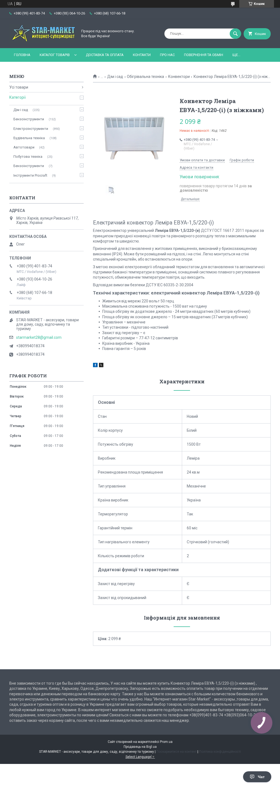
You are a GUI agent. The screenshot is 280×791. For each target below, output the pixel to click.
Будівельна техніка (29, 138)
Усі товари (18, 87)
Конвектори (179, 76)
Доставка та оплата (105, 55)
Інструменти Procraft (30, 175)
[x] (101, 366)
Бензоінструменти (28, 119)
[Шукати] (235, 33)
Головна (22, 55)
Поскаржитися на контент (176, 752)
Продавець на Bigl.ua (140, 747)
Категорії (17, 97)
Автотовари (23, 147)
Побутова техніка (27, 156)
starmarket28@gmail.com (39, 337)
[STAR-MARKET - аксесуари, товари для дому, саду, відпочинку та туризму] (42, 41)
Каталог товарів (55, 55)
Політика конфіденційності (220, 752)
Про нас (167, 55)
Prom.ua (166, 742)
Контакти (142, 55)
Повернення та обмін (203, 55)
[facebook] (95, 366)
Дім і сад (115, 76)
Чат (261, 777)
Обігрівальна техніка (145, 76)
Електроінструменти (30, 129)
